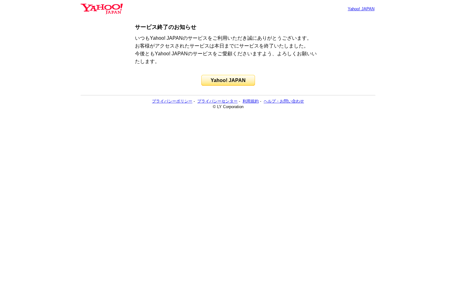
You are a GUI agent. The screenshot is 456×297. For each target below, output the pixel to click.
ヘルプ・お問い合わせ (284, 101)
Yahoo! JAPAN (361, 9)
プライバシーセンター (217, 101)
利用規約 (251, 101)
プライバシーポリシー (172, 101)
